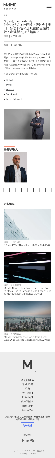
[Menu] (49, 6)
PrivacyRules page (14, 99)
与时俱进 (27, 425)
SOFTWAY (32, 454)
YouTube (10, 89)
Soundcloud (11, 94)
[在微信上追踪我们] (32, 440)
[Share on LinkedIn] (15, 45)
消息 (5, 15)
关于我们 (27, 392)
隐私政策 (27, 405)
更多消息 (9, 203)
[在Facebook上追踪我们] (23, 440)
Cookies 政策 (28, 410)
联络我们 (27, 397)
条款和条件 (27, 401)
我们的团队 (27, 380)
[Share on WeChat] (20, 45)
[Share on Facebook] (11, 45)
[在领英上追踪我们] (27, 440)
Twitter (9, 85)
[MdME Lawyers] (10, 6)
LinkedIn (10, 80)
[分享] (24, 45)
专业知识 (27, 384)
